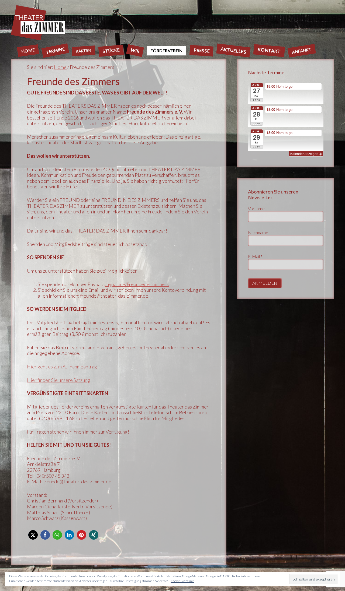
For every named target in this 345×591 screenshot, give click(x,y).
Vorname (256, 208)
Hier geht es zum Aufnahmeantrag (62, 367)
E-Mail (255, 256)
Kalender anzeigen (304, 153)
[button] (33, 535)
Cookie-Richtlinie (182, 581)
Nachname (258, 232)
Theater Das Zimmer (172, 22)
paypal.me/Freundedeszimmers (136, 284)
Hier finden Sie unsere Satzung (58, 380)
